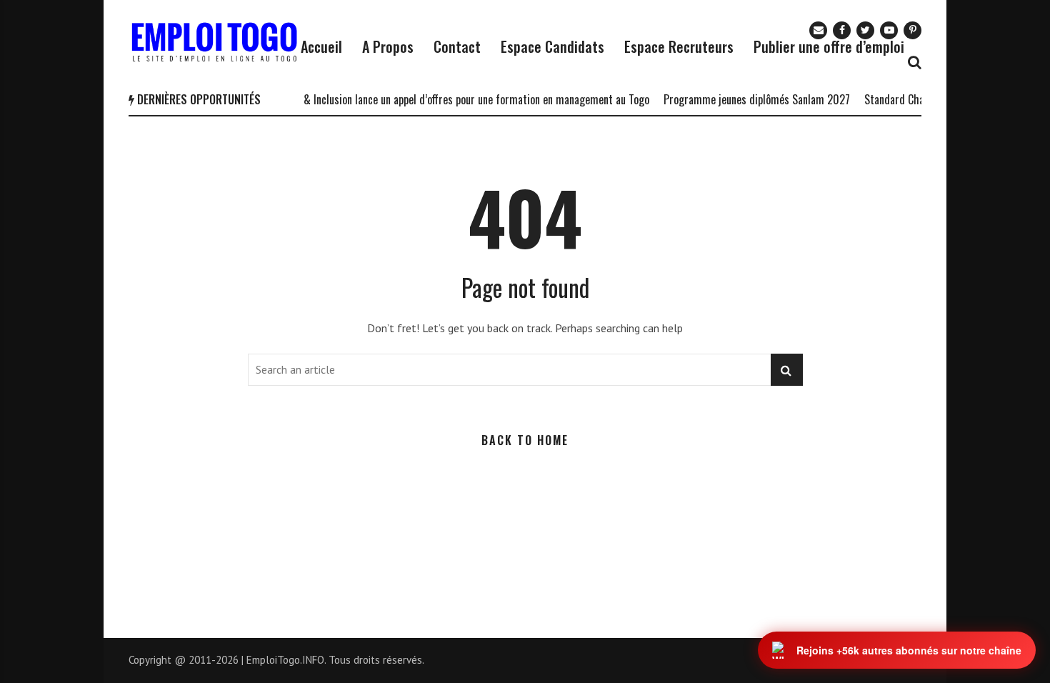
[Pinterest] (912, 30)
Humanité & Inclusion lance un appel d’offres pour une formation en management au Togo (444, 99)
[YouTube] (889, 30)
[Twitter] (865, 30)
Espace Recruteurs (679, 46)
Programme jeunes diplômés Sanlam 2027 (747, 99)
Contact (457, 46)
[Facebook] (842, 30)
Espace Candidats (552, 46)
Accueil (321, 46)
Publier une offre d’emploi (829, 46)
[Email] (818, 30)
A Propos (388, 46)
